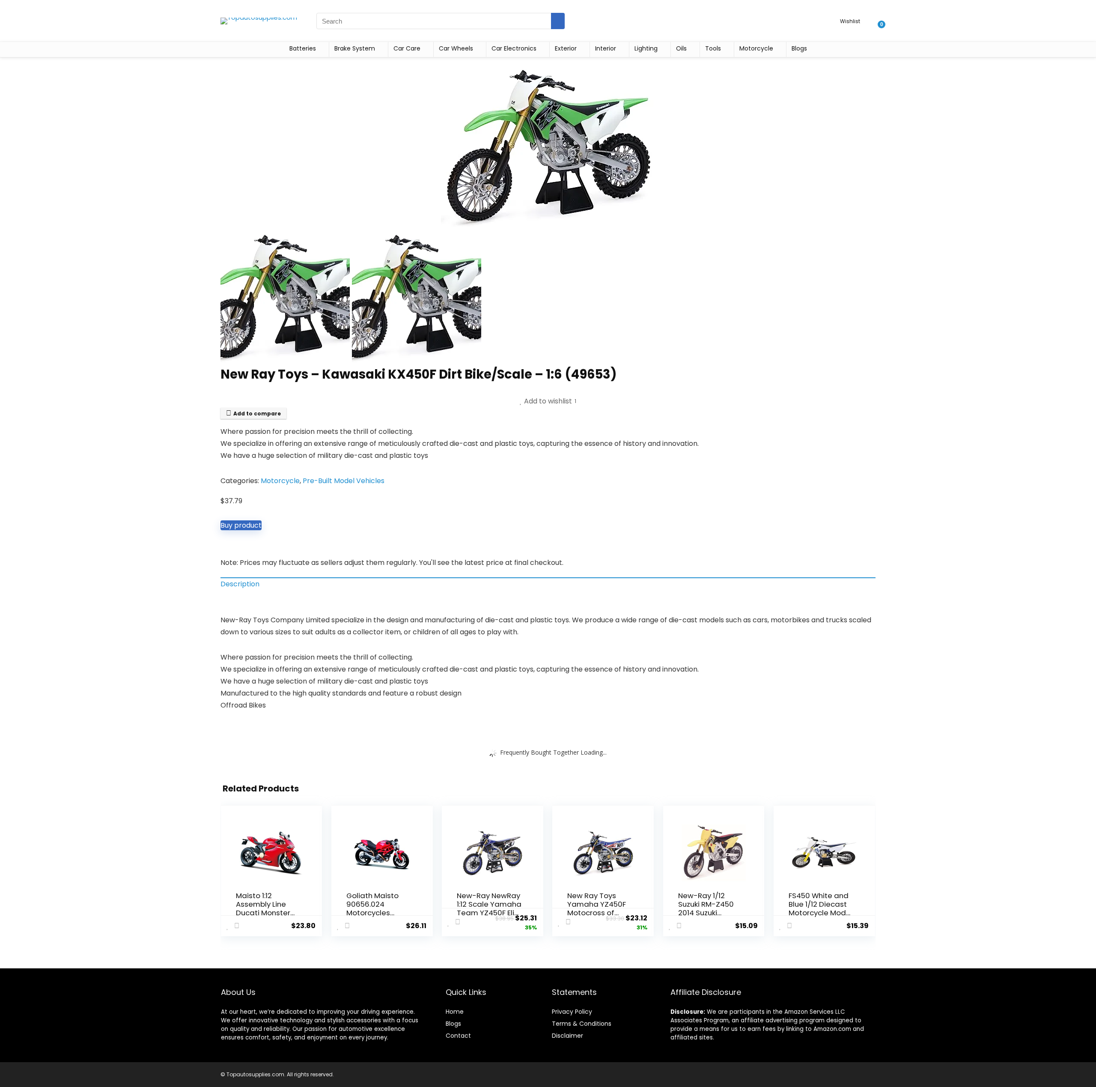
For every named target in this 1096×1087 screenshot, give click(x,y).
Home (455, 1011)
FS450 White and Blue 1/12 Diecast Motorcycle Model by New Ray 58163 (820, 908)
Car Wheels (456, 48)
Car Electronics (513, 48)
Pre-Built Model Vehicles (343, 481)
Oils (681, 48)
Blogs (799, 48)
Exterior (566, 48)
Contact (458, 1035)
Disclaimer (567, 1035)
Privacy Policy (572, 1011)
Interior (605, 48)
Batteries (302, 48)
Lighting (646, 48)
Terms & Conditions (581, 1023)
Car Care (406, 48)
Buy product (241, 525)
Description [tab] (239, 584)
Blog (452, 1023)
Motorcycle (756, 48)
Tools (713, 48)
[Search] (558, 21)
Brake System (354, 48)
